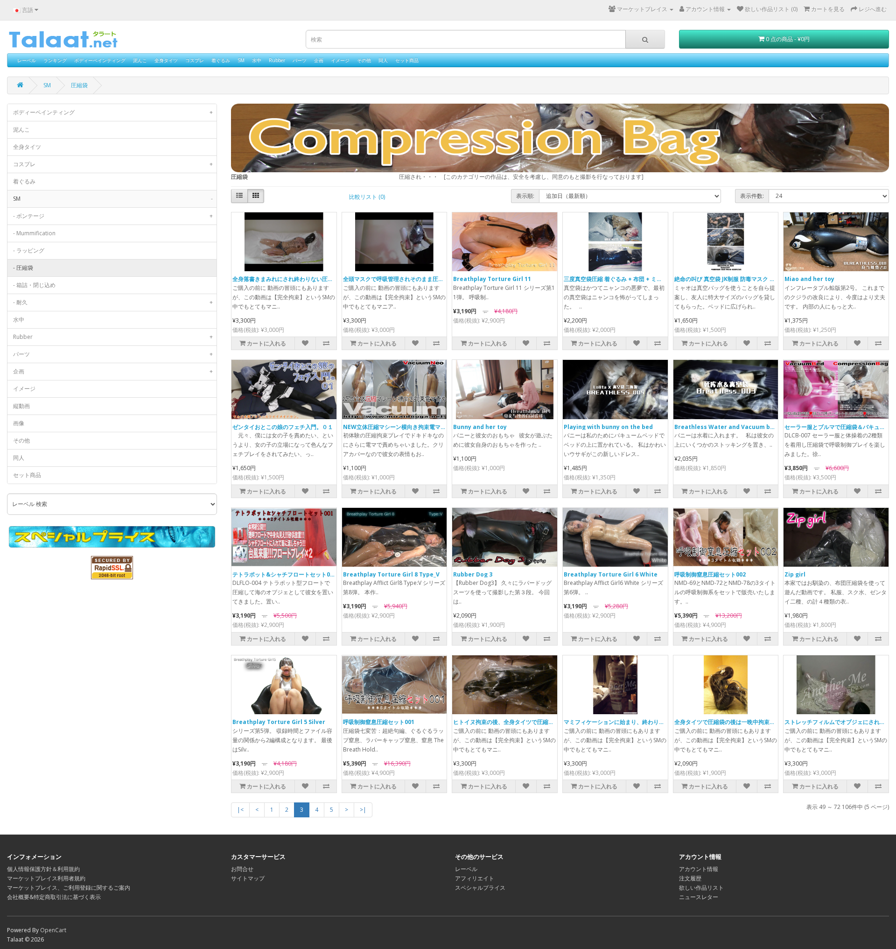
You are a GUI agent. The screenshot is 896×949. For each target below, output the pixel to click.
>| (363, 810)
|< (240, 810)
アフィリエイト (474, 878)
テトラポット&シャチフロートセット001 (284, 574)
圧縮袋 (79, 85)
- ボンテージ (113, 216)
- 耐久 (113, 302)
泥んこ (140, 60)
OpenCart (53, 930)
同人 (383, 60)
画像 (18, 423)
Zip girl (794, 574)
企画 (318, 60)
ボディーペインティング (100, 60)
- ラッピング (28, 250)
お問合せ (242, 869)
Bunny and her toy (480, 427)
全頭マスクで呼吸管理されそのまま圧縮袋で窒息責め (410, 279)
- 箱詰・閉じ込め (34, 285)
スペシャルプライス (480, 888)
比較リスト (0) (367, 197)
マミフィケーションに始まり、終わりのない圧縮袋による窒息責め (648, 722)
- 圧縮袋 (23, 268)
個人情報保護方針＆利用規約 (43, 869)
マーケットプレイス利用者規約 (46, 878)
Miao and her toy (809, 279)
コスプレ (194, 60)
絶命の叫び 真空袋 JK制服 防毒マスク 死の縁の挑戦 (738, 279)
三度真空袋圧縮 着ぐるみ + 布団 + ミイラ (616, 279)
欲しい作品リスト (701, 888)
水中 (256, 60)
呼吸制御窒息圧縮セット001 (378, 722)
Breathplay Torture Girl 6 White (611, 574)
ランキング (55, 60)
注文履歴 (690, 878)
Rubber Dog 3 (472, 574)
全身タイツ (166, 60)
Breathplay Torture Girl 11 (492, 279)
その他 (364, 60)
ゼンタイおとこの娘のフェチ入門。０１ (282, 427)
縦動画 (21, 406)
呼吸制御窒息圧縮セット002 (710, 574)
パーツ (300, 60)
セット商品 (407, 60)
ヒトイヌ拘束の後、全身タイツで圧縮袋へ (506, 722)
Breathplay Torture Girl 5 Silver (278, 722)
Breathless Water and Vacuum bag (725, 427)
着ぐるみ (220, 60)
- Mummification (34, 233)
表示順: (525, 196)
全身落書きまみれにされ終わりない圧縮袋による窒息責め (305, 279)
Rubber (277, 60)
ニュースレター (698, 897)
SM (241, 60)
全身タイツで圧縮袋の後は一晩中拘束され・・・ (736, 722)
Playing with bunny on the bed (608, 427)
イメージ (340, 60)
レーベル (26, 60)
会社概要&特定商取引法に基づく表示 (54, 897)
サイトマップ (248, 878)
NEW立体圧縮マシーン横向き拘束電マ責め (397, 427)
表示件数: (752, 196)
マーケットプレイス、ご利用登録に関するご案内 (68, 888)
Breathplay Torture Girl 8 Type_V (391, 574)
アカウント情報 (698, 869)
